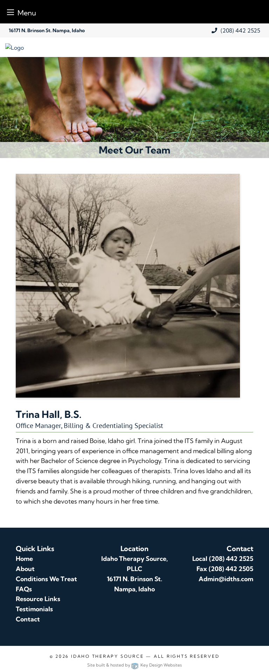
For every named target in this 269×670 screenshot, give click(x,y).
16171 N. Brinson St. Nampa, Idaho (47, 30)
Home (24, 559)
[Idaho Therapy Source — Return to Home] (67, 46)
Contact (28, 619)
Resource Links (38, 599)
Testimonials (34, 609)
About (25, 569)
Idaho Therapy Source (107, 656)
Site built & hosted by (134, 665)
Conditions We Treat (46, 579)
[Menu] (10, 12)
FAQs (24, 589)
